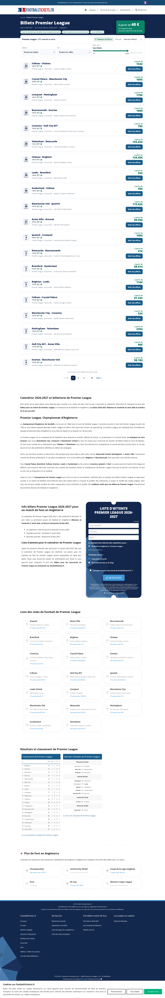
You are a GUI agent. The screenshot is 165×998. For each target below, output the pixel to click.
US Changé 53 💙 (78, 979)
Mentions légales (26, 930)
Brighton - (41, 281)
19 (92, 378)
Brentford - (44, 266)
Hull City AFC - (46, 344)
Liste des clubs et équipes (61, 934)
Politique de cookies (27, 939)
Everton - (46, 359)
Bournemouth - (44, 110)
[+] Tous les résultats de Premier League (79, 816)
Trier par (118, 39)
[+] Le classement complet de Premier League (40, 835)
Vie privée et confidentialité (114, 593)
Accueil (22, 17)
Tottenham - (44, 141)
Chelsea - (42, 157)
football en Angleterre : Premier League (107, 546)
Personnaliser (116, 991)
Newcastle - (46, 250)
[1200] (127, 53)
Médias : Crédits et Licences (30, 952)
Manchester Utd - (46, 203)
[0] (94, 53)
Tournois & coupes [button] (108, 10)
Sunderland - (43, 188)
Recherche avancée (58, 921)
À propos (23, 921)
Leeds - (41, 172)
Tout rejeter (135, 991)
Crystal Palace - (49, 79)
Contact (23, 925)
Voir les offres (134, 69)
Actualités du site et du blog (102, 563)
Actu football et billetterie (92, 925)
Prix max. (97, 45)
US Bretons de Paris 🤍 (95, 979)
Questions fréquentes (28, 934)
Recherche (142, 10)
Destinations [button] (125, 10)
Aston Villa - (43, 219)
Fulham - (41, 63)
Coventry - (45, 125)
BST (38, 66)
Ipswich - (42, 235)
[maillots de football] (124, 769)
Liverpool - (44, 94)
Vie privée (23, 943)
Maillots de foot (88, 930)
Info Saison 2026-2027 (91, 921)
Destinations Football (59, 925)
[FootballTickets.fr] (33, 11)
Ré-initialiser (137, 53)
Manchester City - (47, 313)
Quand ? (25, 48)
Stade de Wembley (120, 921)
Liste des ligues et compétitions (63, 930)
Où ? (59, 48)
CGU (21, 947)
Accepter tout (153, 991)
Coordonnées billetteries (29, 956)
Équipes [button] (92, 10)
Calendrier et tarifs (99, 559)
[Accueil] (85, 9)
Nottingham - (45, 328)
